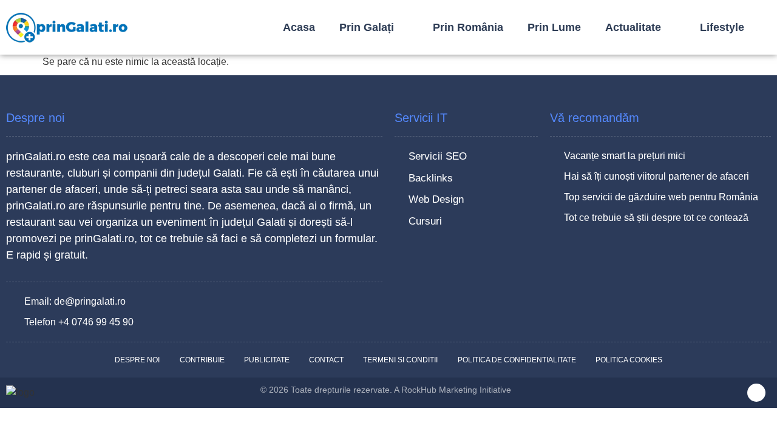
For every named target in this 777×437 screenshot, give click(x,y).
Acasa (299, 27)
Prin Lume (554, 27)
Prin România (468, 27)
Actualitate (633, 27)
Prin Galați (366, 27)
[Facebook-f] (756, 393)
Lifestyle (722, 27)
